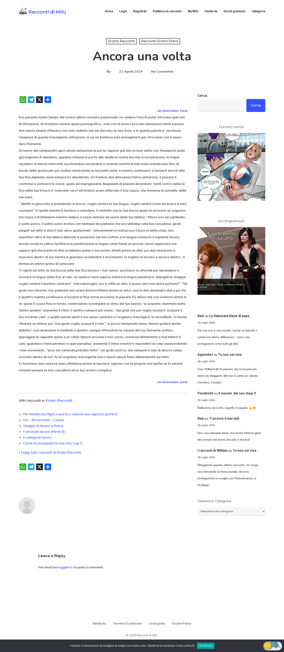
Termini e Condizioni (127, 623)
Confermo (205, 645)
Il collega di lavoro (37, 437)
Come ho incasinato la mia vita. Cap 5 (52, 443)
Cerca (202, 96)
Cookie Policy (181, 623)
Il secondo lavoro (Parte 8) (44, 431)
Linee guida (157, 623)
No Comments (162, 71)
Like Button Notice (168, 111)
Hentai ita (99, 623)
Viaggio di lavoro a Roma (43, 426)
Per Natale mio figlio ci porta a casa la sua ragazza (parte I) (70, 414)
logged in (65, 567)
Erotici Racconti (121, 41)
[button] (272, 645)
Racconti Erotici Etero (159, 41)
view (183, 111)
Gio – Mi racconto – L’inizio (43, 420)
